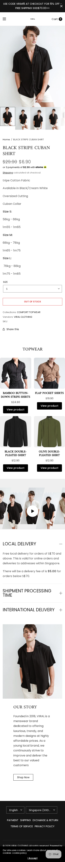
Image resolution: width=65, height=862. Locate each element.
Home (6, 139)
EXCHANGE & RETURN (45, 820)
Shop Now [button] (23, 777)
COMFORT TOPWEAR (28, 312)
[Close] (61, 6)
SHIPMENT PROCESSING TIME (27, 593)
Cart (55, 19)
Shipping (8, 172)
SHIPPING (25, 820)
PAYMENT (12, 820)
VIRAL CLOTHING (23, 317)
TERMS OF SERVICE (21, 826)
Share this (12, 329)
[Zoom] (32, 66)
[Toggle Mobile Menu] (7, 19)
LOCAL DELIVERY (19, 544)
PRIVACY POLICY (45, 826)
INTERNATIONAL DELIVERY (29, 610)
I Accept (33, 858)
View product (15, 409)
